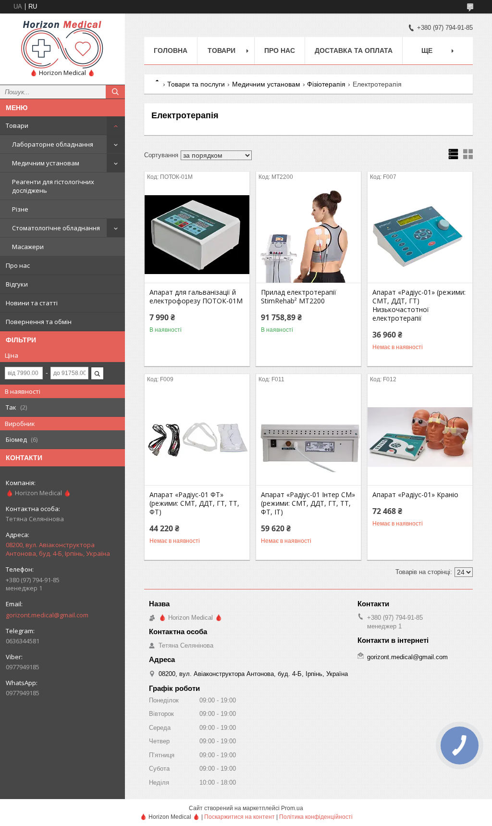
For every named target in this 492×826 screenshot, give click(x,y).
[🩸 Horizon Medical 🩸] (62, 45)
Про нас (18, 265)
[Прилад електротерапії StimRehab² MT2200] (308, 235)
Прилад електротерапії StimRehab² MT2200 (298, 296)
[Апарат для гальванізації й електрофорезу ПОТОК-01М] (197, 235)
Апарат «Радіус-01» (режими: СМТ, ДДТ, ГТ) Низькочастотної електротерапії (419, 305)
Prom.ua (292, 808)
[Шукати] (115, 92)
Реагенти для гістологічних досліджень (53, 186)
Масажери (28, 246)
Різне (20, 209)
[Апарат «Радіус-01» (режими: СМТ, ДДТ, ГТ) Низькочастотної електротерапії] (420, 235)
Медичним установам (45, 163)
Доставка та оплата (354, 50)
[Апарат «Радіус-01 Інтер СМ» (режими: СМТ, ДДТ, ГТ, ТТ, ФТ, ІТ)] (308, 437)
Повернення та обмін (39, 321)
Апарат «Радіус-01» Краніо (415, 494)
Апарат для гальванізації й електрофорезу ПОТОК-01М (196, 296)
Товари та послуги (196, 84)
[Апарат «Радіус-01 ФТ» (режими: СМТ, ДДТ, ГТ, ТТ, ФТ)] (197, 437)
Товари (17, 125)
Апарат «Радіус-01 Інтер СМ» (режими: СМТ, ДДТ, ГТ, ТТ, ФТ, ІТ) (308, 503)
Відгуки (17, 284)
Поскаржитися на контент (239, 816)
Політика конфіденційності (316, 816)
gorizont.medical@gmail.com (47, 615)
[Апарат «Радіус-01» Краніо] (420, 437)
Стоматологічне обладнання (56, 228)
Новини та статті (32, 303)
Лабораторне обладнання (52, 144)
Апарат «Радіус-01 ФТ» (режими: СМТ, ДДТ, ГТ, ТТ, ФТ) (194, 503)
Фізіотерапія (326, 84)
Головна (170, 50)
